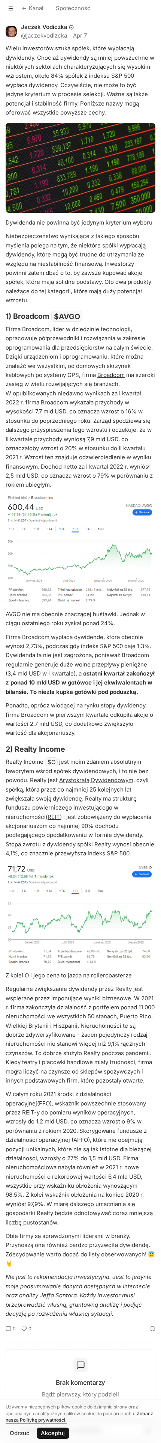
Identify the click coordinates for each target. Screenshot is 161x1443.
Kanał (36, 8)
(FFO (43, 1103)
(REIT (53, 816)
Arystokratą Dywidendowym (96, 780)
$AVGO (67, 316)
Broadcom (111, 374)
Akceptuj (53, 1433)
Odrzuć (20, 1433)
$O (51, 761)
